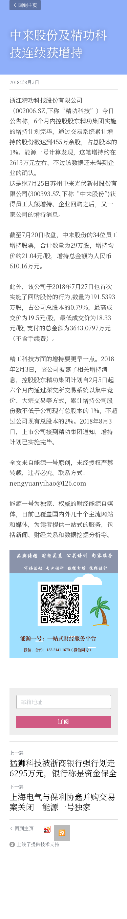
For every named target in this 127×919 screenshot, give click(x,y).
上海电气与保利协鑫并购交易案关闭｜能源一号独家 (62, 802)
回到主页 (27, 4)
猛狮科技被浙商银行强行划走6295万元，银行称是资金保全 (63, 768)
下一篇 (16, 786)
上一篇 (16, 752)
